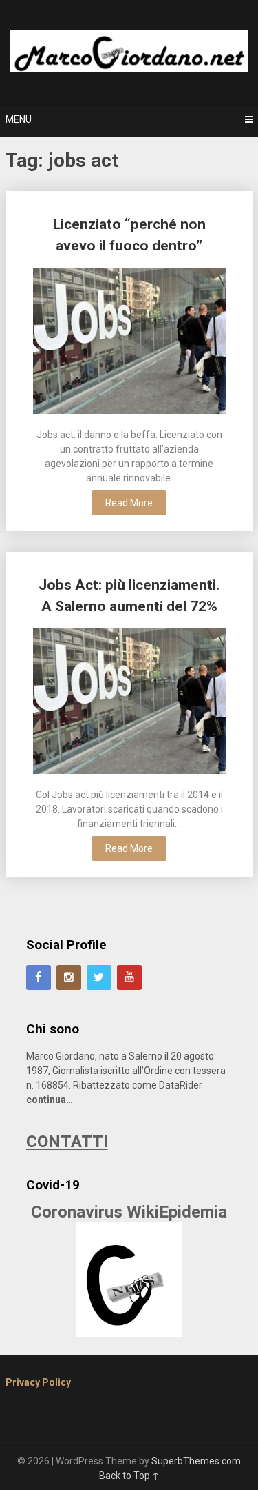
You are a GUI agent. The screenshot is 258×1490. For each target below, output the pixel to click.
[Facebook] (38, 977)
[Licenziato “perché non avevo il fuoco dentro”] (129, 342)
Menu (19, 119)
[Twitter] (99, 977)
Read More (129, 502)
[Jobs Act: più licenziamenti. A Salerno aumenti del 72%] (129, 703)
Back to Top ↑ (129, 1475)
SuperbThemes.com (196, 1461)
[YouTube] (129, 977)
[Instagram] (68, 977)
